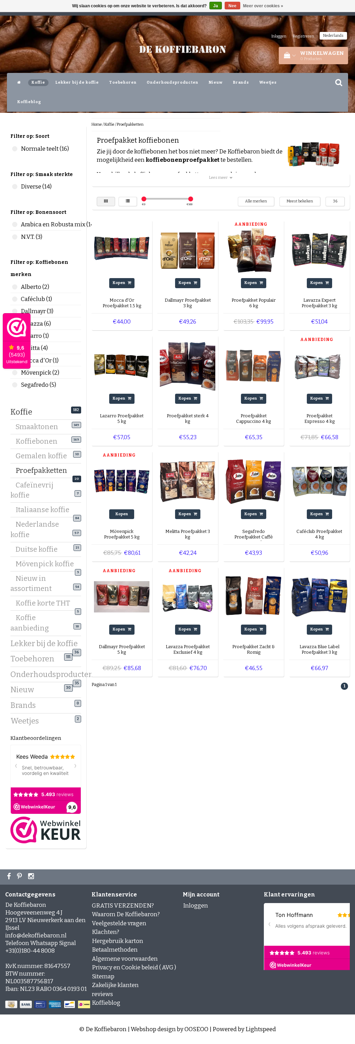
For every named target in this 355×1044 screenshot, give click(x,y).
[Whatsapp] (20, 877)
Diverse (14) (14, 186)
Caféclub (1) (14, 299)
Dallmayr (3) (14, 311)
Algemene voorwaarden (125, 958)
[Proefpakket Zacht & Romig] (253, 596)
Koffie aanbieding (32, 622)
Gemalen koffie (44, 456)
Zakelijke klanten (115, 985)
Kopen (119, 283)
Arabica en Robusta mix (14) (14, 224)
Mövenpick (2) (14, 372)
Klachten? (105, 932)
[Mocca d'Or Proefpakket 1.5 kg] (121, 250)
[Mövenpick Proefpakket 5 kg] (121, 481)
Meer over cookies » (263, 5)
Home (97, 124)
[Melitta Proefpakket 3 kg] (187, 481)
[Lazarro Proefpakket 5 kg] (121, 365)
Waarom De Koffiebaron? (126, 914)
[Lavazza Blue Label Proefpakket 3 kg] (319, 596)
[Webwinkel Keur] (45, 829)
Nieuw (216, 82)
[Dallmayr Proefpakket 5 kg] (121, 596)
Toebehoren (123, 82)
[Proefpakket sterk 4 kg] (187, 365)
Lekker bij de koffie (77, 82)
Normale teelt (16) (14, 148)
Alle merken (256, 201)
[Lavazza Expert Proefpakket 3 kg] (319, 250)
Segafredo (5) (14, 384)
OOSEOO (196, 1029)
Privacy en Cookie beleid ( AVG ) (134, 967)
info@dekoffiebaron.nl (36, 935)
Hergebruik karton (117, 941)
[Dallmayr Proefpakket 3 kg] (187, 250)
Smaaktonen (39, 427)
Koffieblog (29, 102)
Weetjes (268, 82)
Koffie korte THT (45, 604)
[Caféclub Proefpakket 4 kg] (319, 481)
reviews (102, 994)
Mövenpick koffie (47, 565)
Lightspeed (260, 1029)
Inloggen (278, 36)
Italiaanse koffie (45, 511)
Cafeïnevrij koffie (31, 490)
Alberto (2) (14, 287)
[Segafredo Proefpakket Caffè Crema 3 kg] (253, 481)
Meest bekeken (300, 201)
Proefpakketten (44, 471)
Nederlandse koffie (34, 529)
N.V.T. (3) (14, 237)
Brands (241, 82)
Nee (232, 5)
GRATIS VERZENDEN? (123, 905)
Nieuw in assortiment (33, 583)
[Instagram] (32, 877)
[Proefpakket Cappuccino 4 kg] (253, 365)
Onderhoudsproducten (172, 82)
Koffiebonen (39, 441)
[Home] (19, 82)
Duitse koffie (39, 549)
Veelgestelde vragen (119, 923)
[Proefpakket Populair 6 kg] (253, 250)
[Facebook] (9, 877)
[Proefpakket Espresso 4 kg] (319, 365)
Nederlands (333, 35)
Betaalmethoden (115, 949)
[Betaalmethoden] (48, 1005)
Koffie (38, 82)
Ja (215, 5)
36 (335, 201)
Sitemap (103, 976)
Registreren (303, 36)
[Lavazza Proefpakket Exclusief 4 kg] (187, 596)
